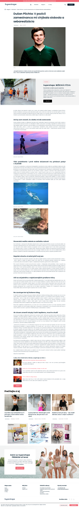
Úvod (6, 488)
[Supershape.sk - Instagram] (71, 499)
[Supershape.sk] (11, 4)
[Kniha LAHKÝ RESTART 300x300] (18, 433)
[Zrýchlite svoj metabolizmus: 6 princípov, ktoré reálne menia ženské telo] (16, 402)
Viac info (48, 101)
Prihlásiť (71, 4)
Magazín (43, 4)
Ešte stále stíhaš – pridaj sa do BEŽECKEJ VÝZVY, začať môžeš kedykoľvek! (39, 1)
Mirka (21, 25)
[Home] (30, 4)
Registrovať (24, 489)
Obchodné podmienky (45, 491)
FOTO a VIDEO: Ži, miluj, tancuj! (29, 376)
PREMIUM (36, 4)
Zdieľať (18, 385)
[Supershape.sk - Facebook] (69, 499)
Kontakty (42, 492)
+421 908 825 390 (61, 488)
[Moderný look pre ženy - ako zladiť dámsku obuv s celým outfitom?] (63, 402)
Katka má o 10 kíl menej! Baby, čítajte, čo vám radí (34, 368)
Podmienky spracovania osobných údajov (47, 490)
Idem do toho (20, 468)
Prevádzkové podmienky (45, 488)
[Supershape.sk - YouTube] (73, 499)
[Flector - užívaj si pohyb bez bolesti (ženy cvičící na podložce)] (39, 433)
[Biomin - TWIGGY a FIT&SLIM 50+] (61, 433)
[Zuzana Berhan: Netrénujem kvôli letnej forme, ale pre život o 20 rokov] (39, 402)
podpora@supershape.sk (63, 489)
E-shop (50, 4)
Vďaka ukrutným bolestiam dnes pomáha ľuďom (34, 360)
